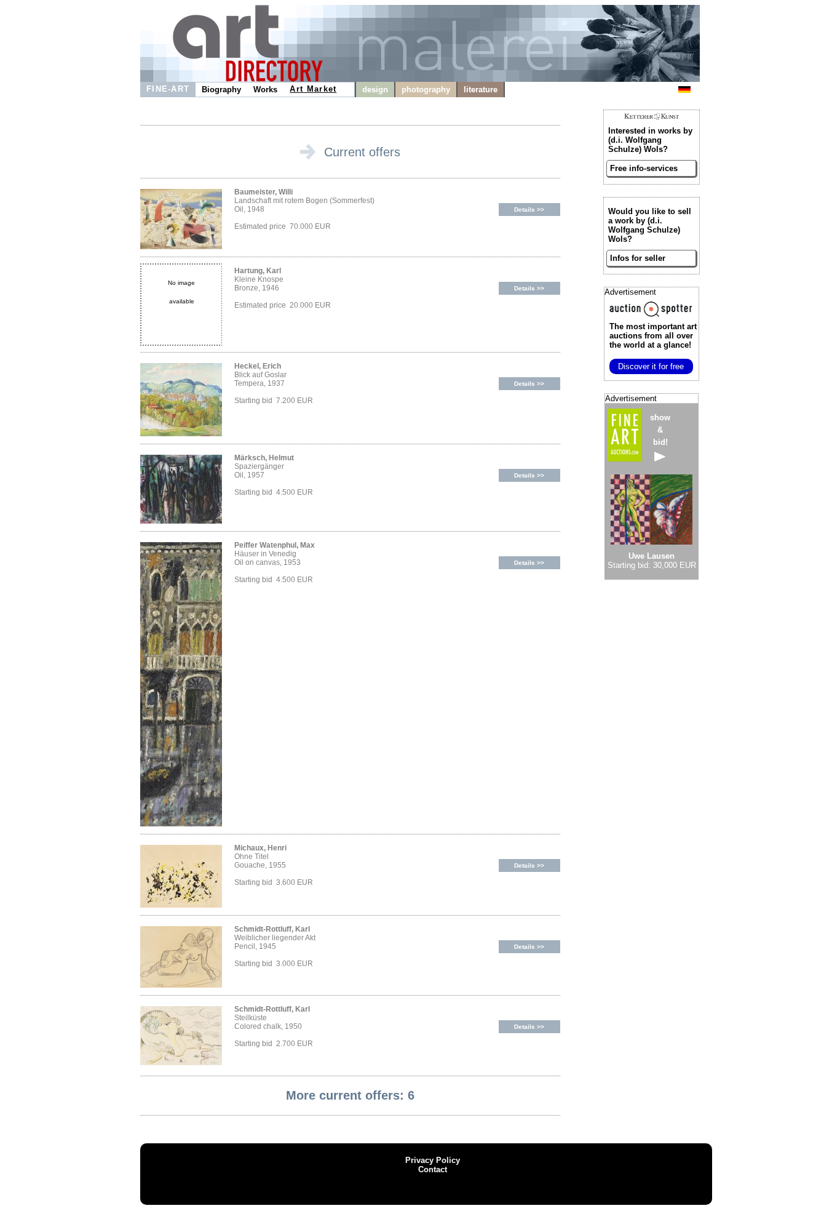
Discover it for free (651, 366)
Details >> (529, 209)
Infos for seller (637, 258)
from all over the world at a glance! (653, 336)
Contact (432, 1169)
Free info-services (644, 168)
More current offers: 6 (350, 1095)
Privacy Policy (432, 1160)
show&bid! (660, 430)
